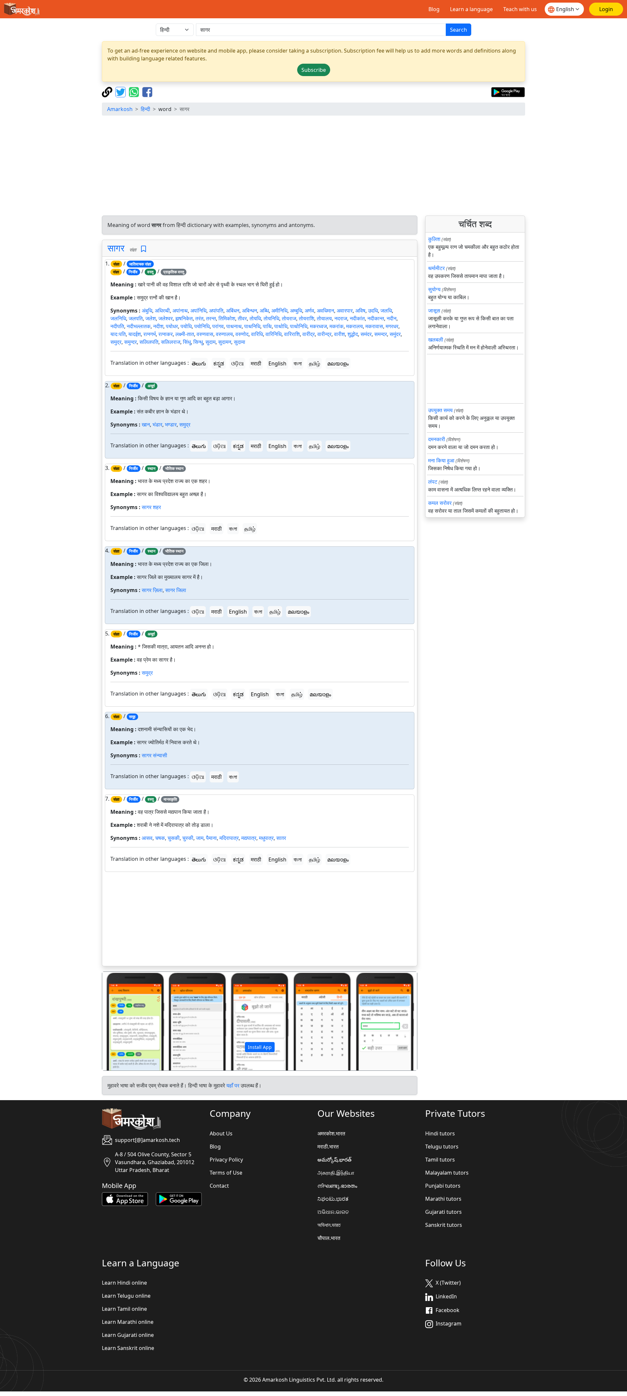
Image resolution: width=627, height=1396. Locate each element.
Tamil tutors (440, 1159)
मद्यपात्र (248, 838)
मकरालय (354, 326)
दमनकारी (436, 439)
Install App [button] (260, 1047)
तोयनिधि (271, 318)
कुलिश (434, 239)
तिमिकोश (226, 318)
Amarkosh (120, 109)
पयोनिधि (202, 326)
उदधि (373, 310)
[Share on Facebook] (147, 91)
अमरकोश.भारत (331, 1133)
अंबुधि (147, 310)
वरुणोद (242, 334)
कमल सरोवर (440, 502)
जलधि (386, 310)
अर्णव (309, 310)
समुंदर (395, 334)
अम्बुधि (296, 310)
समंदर (366, 334)
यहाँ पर (232, 1085)
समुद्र (115, 341)
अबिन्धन (249, 310)
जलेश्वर (165, 318)
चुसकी (174, 838)
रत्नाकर (165, 334)
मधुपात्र (266, 838)
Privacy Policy (226, 1159)
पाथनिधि (252, 326)
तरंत (199, 318)
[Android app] (179, 1198)
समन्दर (380, 334)
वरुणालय (224, 334)
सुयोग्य (434, 289)
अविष (360, 310)
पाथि (267, 326)
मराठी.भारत (328, 1146)
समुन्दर (130, 341)
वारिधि (257, 334)
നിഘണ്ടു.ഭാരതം (337, 1185)
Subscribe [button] (313, 69)
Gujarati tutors (443, 1211)
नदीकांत (357, 318)
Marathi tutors (443, 1198)
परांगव (218, 326)
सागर (115, 248)
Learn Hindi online (124, 1282)
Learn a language (471, 9)
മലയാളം (338, 363)
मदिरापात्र (229, 838)
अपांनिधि (198, 310)
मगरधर (392, 326)
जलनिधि (118, 318)
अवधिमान (325, 310)
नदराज (340, 318)
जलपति (136, 318)
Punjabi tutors (442, 1185)
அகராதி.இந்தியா (335, 1172)
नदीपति (117, 326)
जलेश (150, 318)
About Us (221, 1133)
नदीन (391, 318)
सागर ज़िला (152, 590)
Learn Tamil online (124, 1308)
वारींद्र (308, 334)
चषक (160, 838)
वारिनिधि (273, 334)
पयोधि (186, 326)
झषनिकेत (184, 318)
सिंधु (187, 341)
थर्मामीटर (436, 268)
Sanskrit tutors (443, 1224)
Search (458, 29)
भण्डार (171, 424)
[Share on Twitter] (121, 91)
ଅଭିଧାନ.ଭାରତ (333, 1211)
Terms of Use (226, 1172)
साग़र (281, 838)
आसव (147, 838)
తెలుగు (199, 363)
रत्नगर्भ (149, 334)
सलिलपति (148, 341)
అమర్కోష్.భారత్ (334, 1159)
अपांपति (216, 310)
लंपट (432, 481)
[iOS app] (125, 1198)
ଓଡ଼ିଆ (237, 363)
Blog (434, 9)
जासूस (434, 310)
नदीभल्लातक (139, 326)
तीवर (242, 318)
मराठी (256, 363)
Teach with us (520, 9)
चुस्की (187, 838)
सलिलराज (170, 341)
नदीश (158, 326)
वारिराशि (292, 334)
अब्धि (264, 310)
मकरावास (374, 326)
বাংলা (298, 363)
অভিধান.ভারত (329, 1224)
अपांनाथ (180, 310)
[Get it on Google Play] (508, 91)
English (277, 363)
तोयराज (289, 318)
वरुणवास (205, 334)
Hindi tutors (440, 1133)
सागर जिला (175, 590)
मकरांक (337, 326)
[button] (126, 1021)
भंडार (157, 424)
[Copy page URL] (108, 91)
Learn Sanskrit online (128, 1348)
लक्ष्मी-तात (184, 334)
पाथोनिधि (298, 326)
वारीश (339, 334)
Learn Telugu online (126, 1295)
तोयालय (324, 318)
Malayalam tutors (447, 1172)
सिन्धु (198, 341)
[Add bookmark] (143, 249)
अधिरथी (162, 310)
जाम (199, 838)
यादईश (134, 334)
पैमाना (211, 838)
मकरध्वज (318, 326)
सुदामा (239, 341)
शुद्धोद (352, 334)
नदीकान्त (375, 318)
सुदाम (210, 341)
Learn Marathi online (127, 1321)
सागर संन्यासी (154, 755)
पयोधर (172, 326)
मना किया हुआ (441, 460)
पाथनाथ (234, 326)
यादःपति (118, 334)
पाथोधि (280, 326)
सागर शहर (151, 507)
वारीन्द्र (324, 334)
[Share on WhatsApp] (135, 91)
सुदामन (224, 341)
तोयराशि (306, 318)
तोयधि (255, 318)
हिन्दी (145, 109)
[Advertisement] (313, 166)
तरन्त (211, 318)
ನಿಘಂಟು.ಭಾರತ (332, 1198)
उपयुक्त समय (440, 410)
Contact (219, 1185)
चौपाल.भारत (328, 1238)
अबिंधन (232, 310)
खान (146, 424)
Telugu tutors (441, 1146)
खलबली (435, 339)
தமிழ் (314, 363)
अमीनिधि (279, 310)
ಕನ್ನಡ (218, 363)
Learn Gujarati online (128, 1335)
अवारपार (345, 310)
